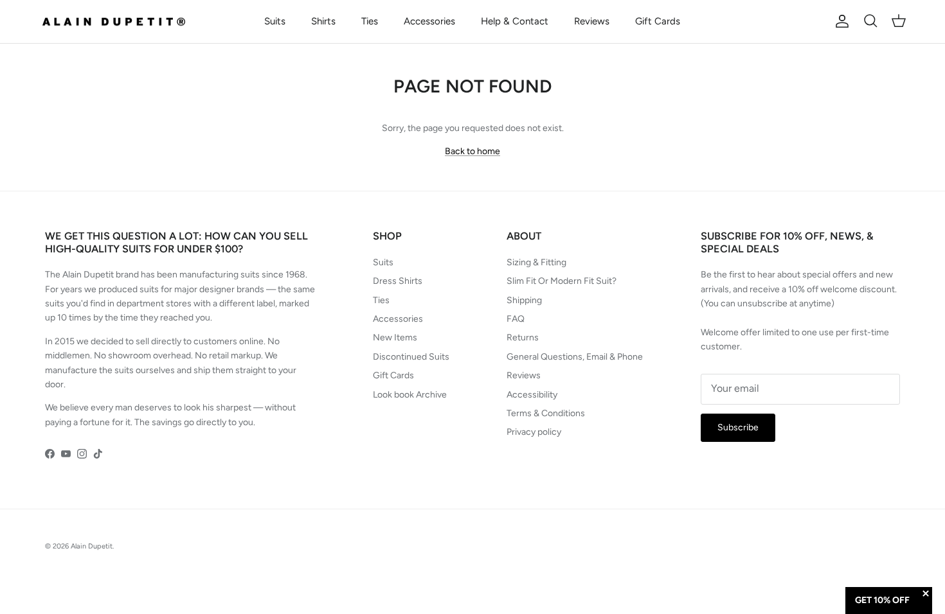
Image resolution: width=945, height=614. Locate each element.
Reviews (591, 21)
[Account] (839, 21)
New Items (395, 337)
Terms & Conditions (546, 413)
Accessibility (532, 394)
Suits (274, 21)
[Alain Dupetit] (117, 21)
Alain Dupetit (92, 546)
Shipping (524, 300)
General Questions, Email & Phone (575, 356)
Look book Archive (410, 394)
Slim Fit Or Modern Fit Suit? (561, 281)
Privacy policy (534, 431)
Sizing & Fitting (536, 262)
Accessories (429, 21)
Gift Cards (657, 21)
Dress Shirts (397, 281)
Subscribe (738, 427)
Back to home (472, 151)
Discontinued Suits (411, 356)
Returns (523, 337)
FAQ (516, 318)
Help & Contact (514, 21)
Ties (369, 21)
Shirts (323, 21)
